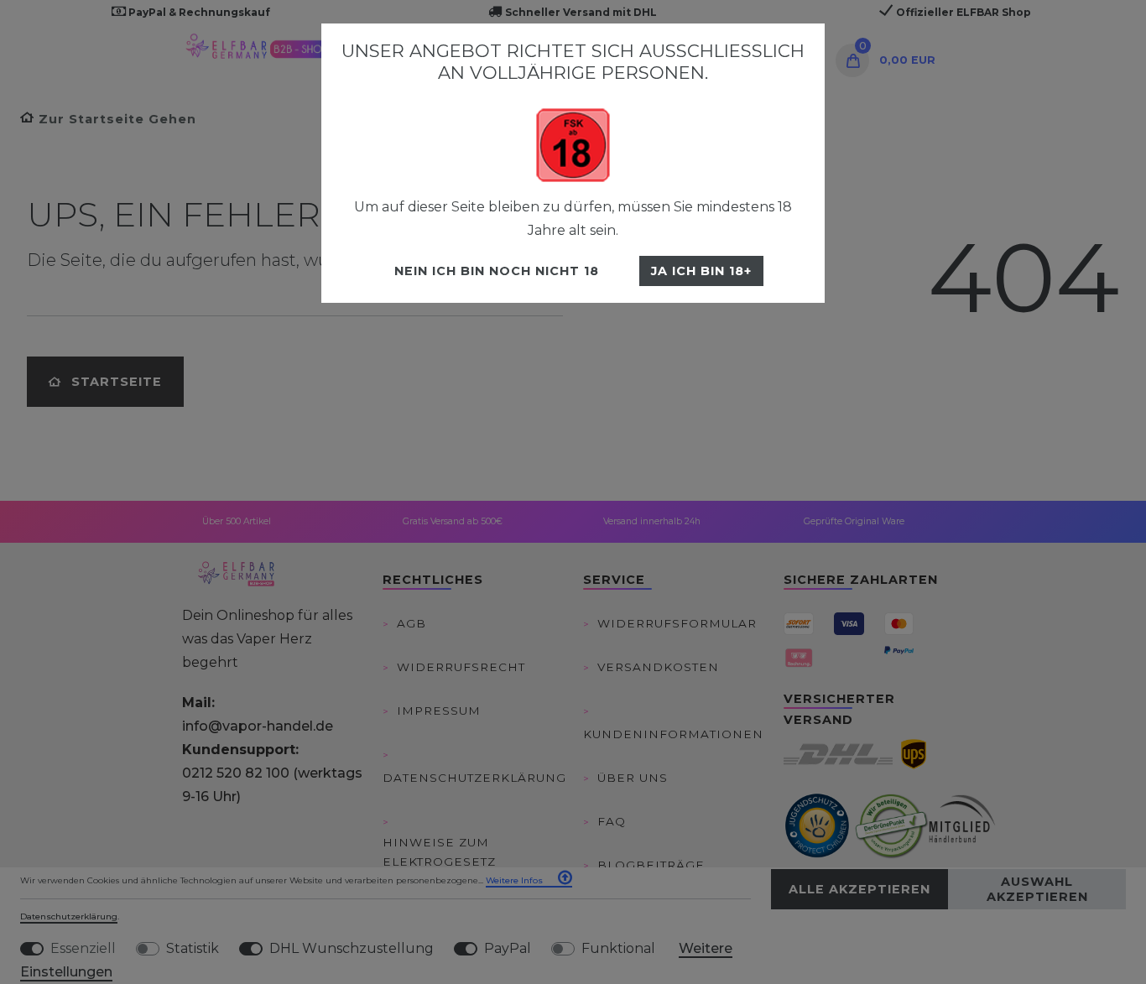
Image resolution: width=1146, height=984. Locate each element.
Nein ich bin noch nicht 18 (496, 271)
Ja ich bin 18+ (701, 271)
